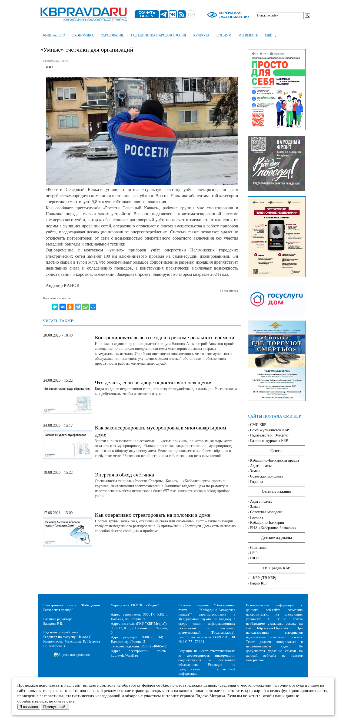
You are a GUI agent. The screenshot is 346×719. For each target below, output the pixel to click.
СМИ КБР (258, 425)
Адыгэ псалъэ (261, 466)
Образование (112, 35)
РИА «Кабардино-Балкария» (273, 528)
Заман (255, 471)
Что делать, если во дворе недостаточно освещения (153, 382)
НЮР (254, 558)
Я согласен (28, 707)
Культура (201, 35)
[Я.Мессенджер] (55, 307)
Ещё (266, 35)
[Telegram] (78, 307)
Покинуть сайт (55, 707)
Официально (53, 35)
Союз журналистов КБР (269, 430)
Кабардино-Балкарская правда (274, 460)
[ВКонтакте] (62, 307)
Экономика (83, 35)
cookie (162, 685)
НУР (254, 553)
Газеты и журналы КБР (269, 441)
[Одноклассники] (70, 307)
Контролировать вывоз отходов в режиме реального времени (164, 337)
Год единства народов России (158, 35)
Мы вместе (248, 35)
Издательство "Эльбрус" (269, 435)
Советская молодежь (266, 476)
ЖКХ (50, 67)
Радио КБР (259, 583)
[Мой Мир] (93, 307)
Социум (224, 35)
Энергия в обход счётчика (124, 475)
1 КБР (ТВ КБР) (263, 578)
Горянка (256, 482)
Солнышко (258, 548)
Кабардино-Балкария (267, 522)
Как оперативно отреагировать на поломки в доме (152, 515)
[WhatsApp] (85, 307)
